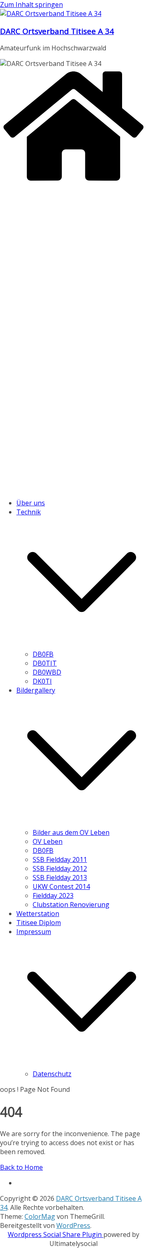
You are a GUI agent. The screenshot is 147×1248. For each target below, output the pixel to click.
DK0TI (42, 681)
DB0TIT (45, 663)
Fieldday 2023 (53, 895)
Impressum (33, 931)
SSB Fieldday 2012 (60, 868)
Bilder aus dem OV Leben (71, 832)
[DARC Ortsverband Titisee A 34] (73, 181)
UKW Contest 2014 (61, 886)
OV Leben (47, 841)
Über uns (30, 502)
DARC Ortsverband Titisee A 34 (57, 31)
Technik (28, 511)
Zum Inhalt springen (31, 4)
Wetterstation (37, 913)
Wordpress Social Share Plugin (55, 1234)
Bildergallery (35, 690)
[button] (81, 645)
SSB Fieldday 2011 (60, 859)
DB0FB (43, 654)
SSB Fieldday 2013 (60, 877)
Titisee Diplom (38, 922)
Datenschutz (52, 1073)
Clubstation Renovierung (71, 904)
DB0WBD (47, 672)
